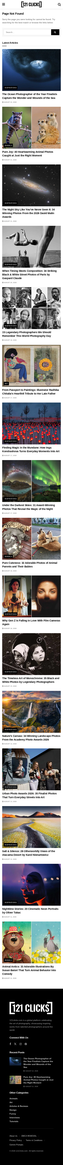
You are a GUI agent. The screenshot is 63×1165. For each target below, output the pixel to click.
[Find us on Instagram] (20, 1044)
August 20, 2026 (10, 282)
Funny (13, 1114)
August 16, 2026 (10, 571)
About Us (13, 1136)
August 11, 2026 (10, 917)
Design (13, 1110)
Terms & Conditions (34, 1140)
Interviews (15, 1117)
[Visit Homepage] (31, 4)
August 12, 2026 (10, 859)
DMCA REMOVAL (29, 1136)
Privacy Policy (16, 1140)
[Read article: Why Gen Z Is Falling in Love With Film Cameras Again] (31, 596)
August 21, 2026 (10, 160)
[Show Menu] (3, 4)
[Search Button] (59, 4)
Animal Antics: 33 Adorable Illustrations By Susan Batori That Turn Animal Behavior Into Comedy (29, 970)
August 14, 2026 (10, 744)
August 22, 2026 (10, 102)
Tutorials (14, 1121)
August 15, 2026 (10, 686)
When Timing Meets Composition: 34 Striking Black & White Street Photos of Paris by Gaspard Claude (29, 274)
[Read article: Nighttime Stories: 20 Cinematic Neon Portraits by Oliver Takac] (31, 885)
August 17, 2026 (10, 398)
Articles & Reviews (19, 1106)
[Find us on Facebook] (10, 1044)
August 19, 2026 (10, 340)
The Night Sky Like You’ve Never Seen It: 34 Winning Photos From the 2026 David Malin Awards (28, 213)
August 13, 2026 (10, 801)
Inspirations (11, 88)
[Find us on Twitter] (15, 1044)
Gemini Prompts (16, 1145)
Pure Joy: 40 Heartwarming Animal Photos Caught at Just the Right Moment (38, 1080)
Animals (8, 145)
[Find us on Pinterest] (26, 1044)
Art (6, 383)
